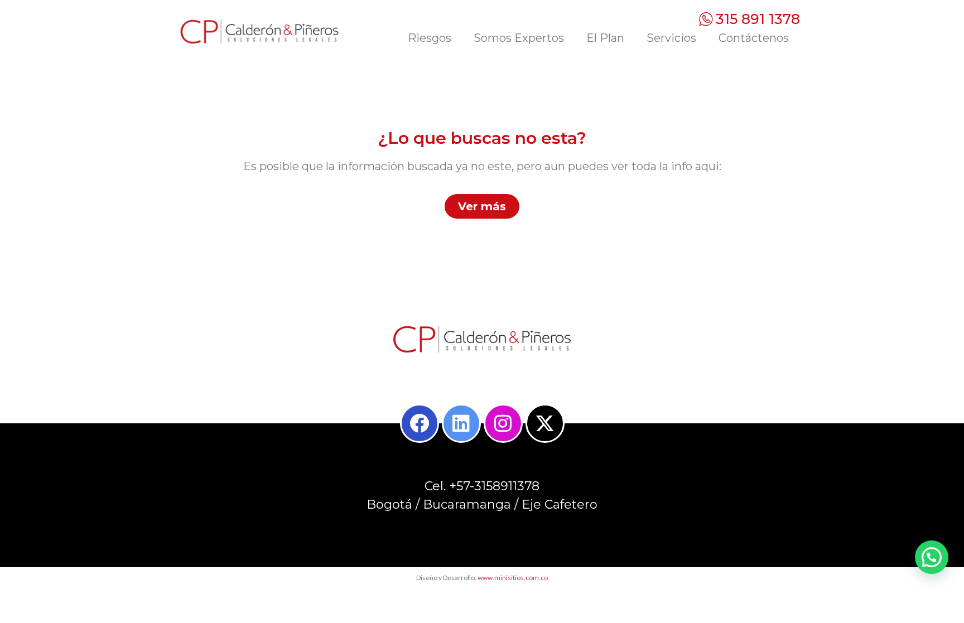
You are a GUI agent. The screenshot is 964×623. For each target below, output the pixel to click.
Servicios (671, 38)
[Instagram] (503, 423)
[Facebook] (419, 423)
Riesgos (429, 38)
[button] (931, 557)
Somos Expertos (519, 38)
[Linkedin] (461, 423)
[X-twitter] (545, 423)
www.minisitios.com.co (513, 577)
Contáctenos (754, 38)
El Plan (605, 38)
